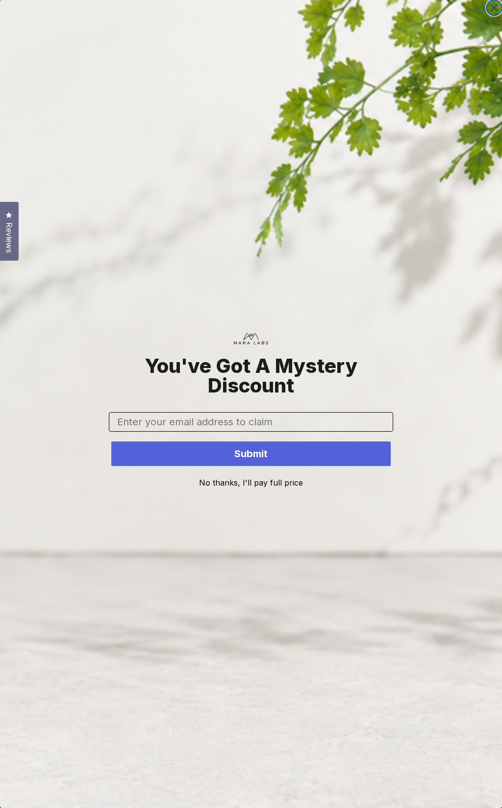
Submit (251, 454)
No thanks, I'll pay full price (251, 483)
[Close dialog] (494, 8)
